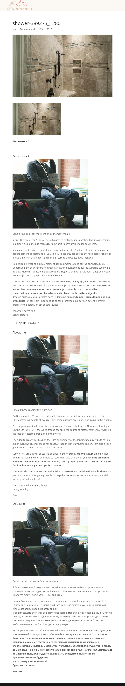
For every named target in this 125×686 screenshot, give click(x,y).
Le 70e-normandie (27, 29)
